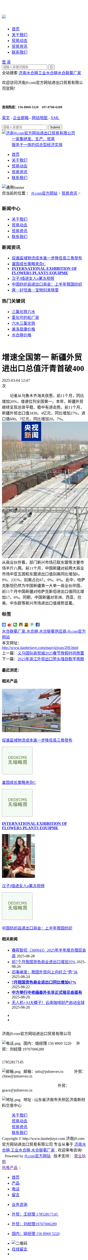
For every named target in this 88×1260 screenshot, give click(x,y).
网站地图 (40, 118)
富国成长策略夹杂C (29, 264)
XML (55, 118)
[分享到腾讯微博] (32, 625)
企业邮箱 (21, 118)
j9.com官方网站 (44, 193)
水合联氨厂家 (69, 73)
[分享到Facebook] (38, 625)
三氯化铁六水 (23, 312)
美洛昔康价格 (23, 329)
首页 (16, 29)
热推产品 (10, 1168)
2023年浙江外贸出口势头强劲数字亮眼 (51, 659)
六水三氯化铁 (23, 323)
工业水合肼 (48, 73)
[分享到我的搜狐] (26, 625)
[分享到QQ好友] (21, 625)
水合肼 (32, 631)
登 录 (6, 62)
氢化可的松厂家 (25, 317)
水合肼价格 (21, 335)
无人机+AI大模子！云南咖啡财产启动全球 (48, 1003)
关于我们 (19, 35)
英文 (6, 118)
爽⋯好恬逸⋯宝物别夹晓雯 (35, 290)
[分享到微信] (15, 625)
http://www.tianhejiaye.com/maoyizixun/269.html (40, 648)
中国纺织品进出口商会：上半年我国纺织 (47, 284)
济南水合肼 (28, 73)
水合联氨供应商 (52, 631)
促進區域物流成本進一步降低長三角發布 (47, 258)
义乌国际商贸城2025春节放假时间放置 (51, 653)
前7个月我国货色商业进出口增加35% (44, 962)
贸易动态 (19, 41)
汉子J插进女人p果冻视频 (33, 278)
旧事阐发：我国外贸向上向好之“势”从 (45, 972)
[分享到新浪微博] (10, 625)
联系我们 (19, 52)
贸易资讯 (19, 46)
